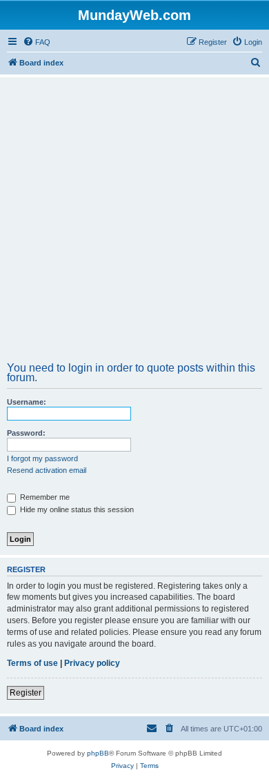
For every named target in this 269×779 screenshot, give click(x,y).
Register (25, 693)
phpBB (98, 753)
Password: (26, 433)
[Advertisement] (134, 224)
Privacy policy (92, 663)
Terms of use (32, 663)
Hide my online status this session (76, 509)
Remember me (44, 497)
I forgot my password (42, 458)
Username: (26, 402)
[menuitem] (36, 42)
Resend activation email (46, 470)
